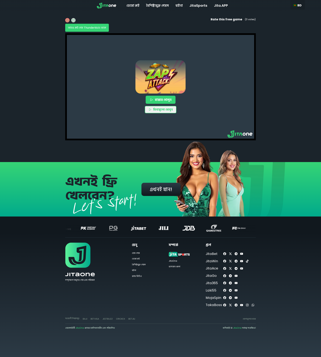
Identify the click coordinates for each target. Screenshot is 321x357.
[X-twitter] (230, 253)
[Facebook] (224, 253)
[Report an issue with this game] (67, 20)
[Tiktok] (247, 261)
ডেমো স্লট (133, 5)
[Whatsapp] (253, 305)
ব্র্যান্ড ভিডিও (137, 276)
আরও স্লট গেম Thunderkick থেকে (87, 28)
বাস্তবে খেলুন (163, 99)
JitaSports (198, 5)
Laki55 (211, 290)
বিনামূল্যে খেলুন (163, 109)
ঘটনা (179, 5)
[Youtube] (241, 253)
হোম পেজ (136, 253)
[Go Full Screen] (73, 20)
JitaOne (80, 274)
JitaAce (212, 268)
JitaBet (212, 253)
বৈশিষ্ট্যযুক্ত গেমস (157, 5)
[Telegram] (236, 253)
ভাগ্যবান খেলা (174, 266)
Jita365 (212, 283)
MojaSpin (213, 297)
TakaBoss (214, 305)
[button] (160, 77)
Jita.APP (221, 5)
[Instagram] (247, 305)
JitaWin (212, 261)
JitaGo (211, 275)
